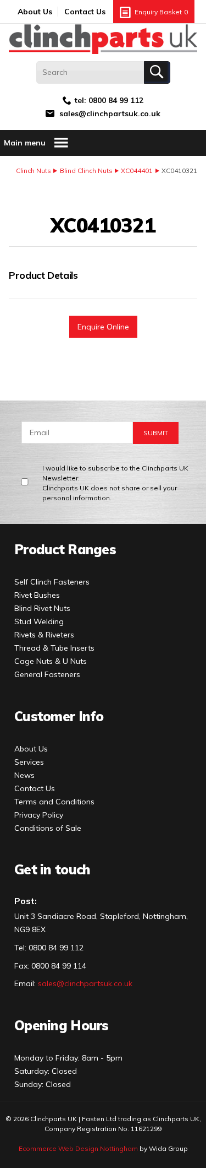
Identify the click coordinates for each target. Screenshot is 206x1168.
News (24, 775)
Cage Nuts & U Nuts (50, 661)
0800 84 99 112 (115, 100)
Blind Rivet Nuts (42, 608)
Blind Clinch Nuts (86, 170)
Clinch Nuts (33, 170)
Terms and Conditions (54, 802)
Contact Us (84, 12)
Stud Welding (39, 621)
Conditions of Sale (47, 828)
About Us (35, 12)
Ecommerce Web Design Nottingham (78, 1148)
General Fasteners (47, 674)
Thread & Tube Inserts (54, 648)
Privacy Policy (38, 815)
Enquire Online (103, 327)
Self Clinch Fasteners (52, 582)
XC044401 (137, 170)
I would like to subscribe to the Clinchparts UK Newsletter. (115, 483)
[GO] (157, 72)
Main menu (25, 143)
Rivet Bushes (37, 595)
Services (29, 762)
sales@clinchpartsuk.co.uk (109, 113)
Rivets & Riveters (44, 635)
